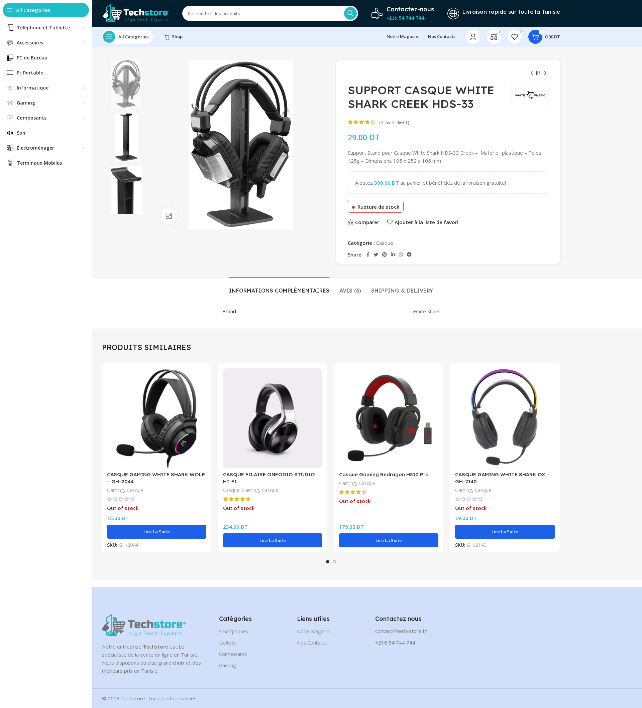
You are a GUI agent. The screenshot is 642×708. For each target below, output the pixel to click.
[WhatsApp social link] (401, 254)
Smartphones (233, 631)
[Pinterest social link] (384, 254)
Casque (384, 242)
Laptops (228, 643)
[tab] (279, 287)
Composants (233, 654)
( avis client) (394, 122)
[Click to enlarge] (168, 215)
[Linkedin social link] (393, 254)
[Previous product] (531, 73)
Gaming (115, 490)
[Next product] (545, 73)
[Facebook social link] (367, 254)
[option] (126, 84)
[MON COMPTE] (473, 36)
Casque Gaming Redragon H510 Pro (384, 474)
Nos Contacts (312, 643)
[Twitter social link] (375, 254)
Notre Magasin (313, 631)
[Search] (350, 13)
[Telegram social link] (409, 254)
